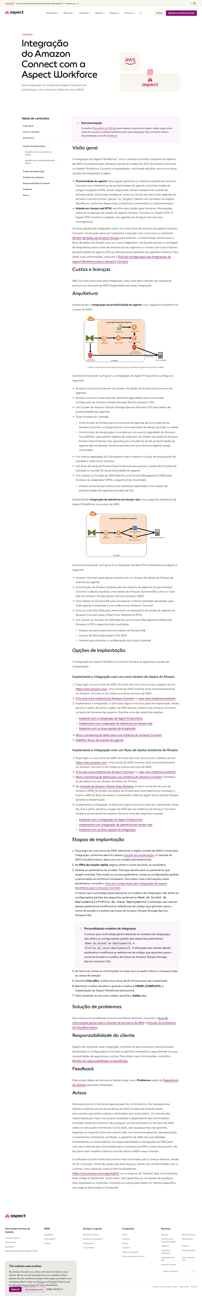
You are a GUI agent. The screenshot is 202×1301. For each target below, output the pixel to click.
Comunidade (88, 1247)
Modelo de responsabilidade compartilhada (99, 1061)
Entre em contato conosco (133, 1256)
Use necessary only (34, 1289)
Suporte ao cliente (90, 1234)
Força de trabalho (12, 1238)
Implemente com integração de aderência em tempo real (115, 723)
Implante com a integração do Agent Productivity (111, 718)
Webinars (165, 1246)
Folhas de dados (188, 1250)
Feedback (112, 135)
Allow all (15, 1289)
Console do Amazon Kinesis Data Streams (106, 786)
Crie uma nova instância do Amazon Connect (105, 698)
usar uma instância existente (157, 698)
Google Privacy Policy (24, 1285)
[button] (193, 3)
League (47, 1243)
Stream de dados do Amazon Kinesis (95, 238)
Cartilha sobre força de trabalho (168, 1240)
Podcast (185, 1246)
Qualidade (9, 1247)
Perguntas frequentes (165, 1251)
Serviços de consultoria (92, 1239)
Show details (55, 1289)
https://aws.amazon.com (91, 689)
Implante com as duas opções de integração (107, 728)
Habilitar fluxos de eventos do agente (99, 740)
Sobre (124, 1234)
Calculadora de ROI (167, 1258)
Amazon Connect (168, 1264)
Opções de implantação (139, 855)
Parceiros (126, 1247)
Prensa (125, 1243)
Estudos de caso (188, 1234)
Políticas (194, 1287)
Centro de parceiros (130, 1252)
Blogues (164, 1234)
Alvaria (164, 1287)
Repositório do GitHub (104, 128)
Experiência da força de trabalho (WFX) (21, 1251)
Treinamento (88, 1243)
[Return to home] (15, 1216)
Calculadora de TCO (188, 1258)
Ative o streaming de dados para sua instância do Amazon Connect (119, 735)
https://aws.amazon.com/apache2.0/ (95, 1173)
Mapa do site (184, 1287)
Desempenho (10, 1242)
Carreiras (126, 1239)
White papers (187, 1239)
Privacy (41, 1281)
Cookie (53, 1281)
